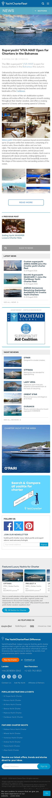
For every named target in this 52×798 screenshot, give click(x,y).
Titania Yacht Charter (12, 746)
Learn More (15, 796)
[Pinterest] (28, 525)
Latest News (10, 256)
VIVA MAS (28, 64)
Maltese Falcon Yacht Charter (15, 729)
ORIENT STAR (30, 394)
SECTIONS (42, 11)
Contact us (29, 659)
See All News (10, 302)
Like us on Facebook (4, 677)
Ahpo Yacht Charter (11, 750)
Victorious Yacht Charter (13, 738)
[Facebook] (8, 525)
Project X (31, 583)
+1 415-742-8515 (33, 670)
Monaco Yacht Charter (12, 700)
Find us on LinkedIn (20, 677)
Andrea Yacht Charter (12, 742)
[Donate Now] (26, 328)
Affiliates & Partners (36, 683)
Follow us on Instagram (14, 677)
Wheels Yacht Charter (12, 733)
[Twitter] (18, 525)
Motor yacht (7, 140)
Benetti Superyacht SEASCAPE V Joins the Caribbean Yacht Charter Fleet (35, 278)
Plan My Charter (10, 660)
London (5, 666)
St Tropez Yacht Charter (13, 696)
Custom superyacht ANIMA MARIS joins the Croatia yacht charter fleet (35, 264)
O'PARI (27, 358)
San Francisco (31, 666)
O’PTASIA (28, 370)
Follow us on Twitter (9, 677)
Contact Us (6, 683)
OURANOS (29, 406)
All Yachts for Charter (17, 610)
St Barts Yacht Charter (12, 704)
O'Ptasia (7, 583)
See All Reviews (11, 420)
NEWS (8, 10)
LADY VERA (29, 382)
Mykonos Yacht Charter (13, 713)
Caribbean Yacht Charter (13, 717)
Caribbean (20, 91)
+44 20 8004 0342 (11, 670)
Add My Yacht (19, 683)
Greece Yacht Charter (12, 709)
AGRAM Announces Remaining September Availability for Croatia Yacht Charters (35, 291)
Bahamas (27, 66)
